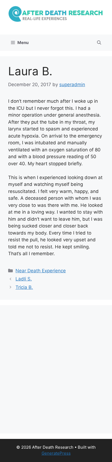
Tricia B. (24, 287)
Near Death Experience (40, 270)
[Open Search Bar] (99, 43)
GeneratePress (56, 453)
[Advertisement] (56, 369)
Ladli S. (23, 279)
